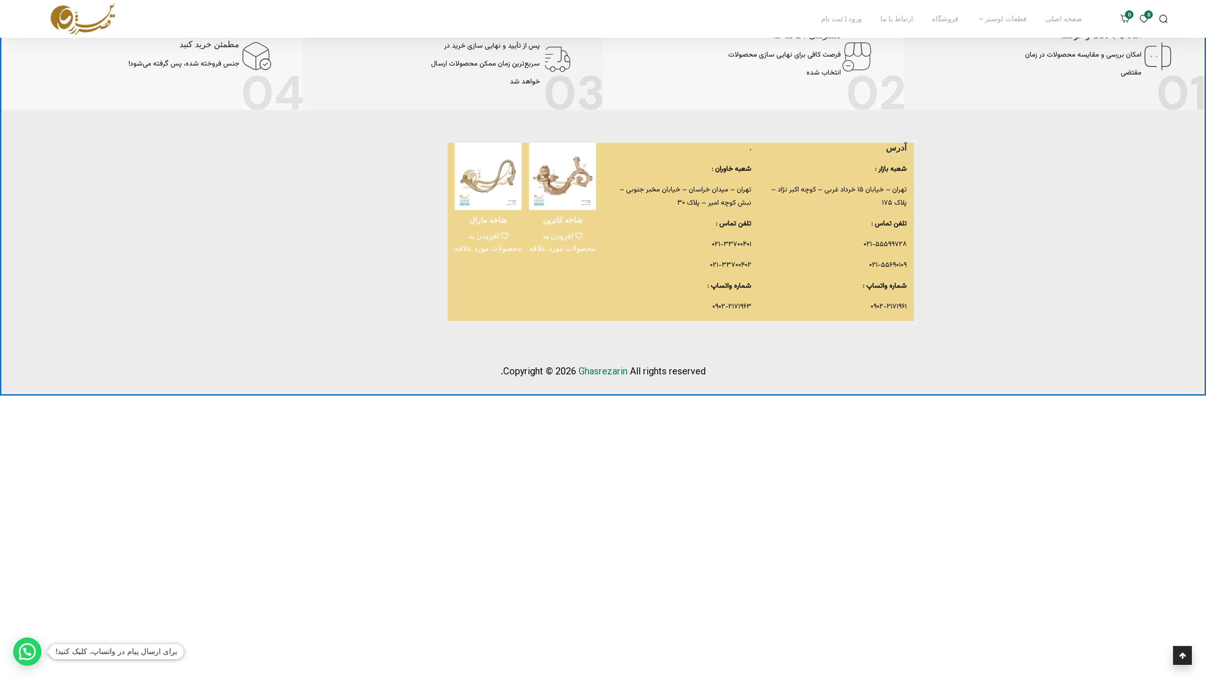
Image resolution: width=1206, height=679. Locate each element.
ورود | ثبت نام (841, 19)
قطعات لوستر (1005, 19)
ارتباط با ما (896, 19)
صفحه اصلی (1063, 19)
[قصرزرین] (83, 19)
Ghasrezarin (604, 372)
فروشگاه (945, 19)
